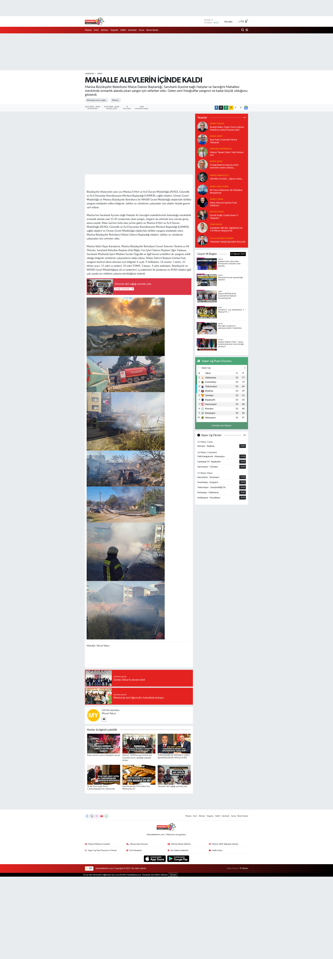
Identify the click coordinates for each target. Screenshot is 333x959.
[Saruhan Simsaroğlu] (202, 152)
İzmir (96, 30)
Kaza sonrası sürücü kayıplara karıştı (103, 755)
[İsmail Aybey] (202, 139)
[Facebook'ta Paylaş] (216, 108)
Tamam (173, 875)
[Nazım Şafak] (202, 164)
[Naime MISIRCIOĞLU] (202, 177)
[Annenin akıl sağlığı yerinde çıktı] (174, 774)
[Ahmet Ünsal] (202, 202)
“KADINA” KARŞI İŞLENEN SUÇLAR (227, 242)
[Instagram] (97, 816)
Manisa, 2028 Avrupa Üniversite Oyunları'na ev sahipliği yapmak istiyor (137, 757)
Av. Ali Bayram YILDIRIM (221, 238)
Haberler (89, 74)
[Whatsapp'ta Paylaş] (226, 108)
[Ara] (243, 30)
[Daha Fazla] (231, 108)
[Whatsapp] (106, 816)
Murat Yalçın (109, 713)
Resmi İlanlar (152, 30)
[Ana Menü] (246, 30)
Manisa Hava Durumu (139, 844)
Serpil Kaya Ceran (219, 187)
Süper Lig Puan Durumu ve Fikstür (102, 850)
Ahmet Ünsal (217, 199)
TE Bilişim (243, 868)
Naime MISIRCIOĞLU (219, 175)
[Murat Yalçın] (93, 715)
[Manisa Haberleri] (94, 21)
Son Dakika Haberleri (179, 850)
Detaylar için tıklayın (221, 425)
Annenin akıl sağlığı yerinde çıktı (172, 786)
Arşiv (99, 74)
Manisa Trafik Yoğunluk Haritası (225, 844)
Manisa (88, 30)
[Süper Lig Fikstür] (244, 435)
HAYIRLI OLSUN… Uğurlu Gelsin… (226, 179)
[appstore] (155, 858)
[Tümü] (244, 118)
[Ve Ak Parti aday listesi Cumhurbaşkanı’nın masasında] (103, 774)
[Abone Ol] (246, 108)
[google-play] (178, 858)
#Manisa (115, 100)
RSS (90, 868)
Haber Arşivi (217, 850)
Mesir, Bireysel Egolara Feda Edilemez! (223, 204)
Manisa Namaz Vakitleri (181, 844)
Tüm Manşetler (135, 850)
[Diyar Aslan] (202, 227)
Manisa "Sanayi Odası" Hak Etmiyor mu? (227, 153)
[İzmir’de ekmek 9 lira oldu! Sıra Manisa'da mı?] (138, 774)
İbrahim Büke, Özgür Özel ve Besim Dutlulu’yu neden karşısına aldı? (227, 128)
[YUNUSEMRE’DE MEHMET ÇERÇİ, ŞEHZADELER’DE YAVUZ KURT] (174, 743)
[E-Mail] (104, 719)
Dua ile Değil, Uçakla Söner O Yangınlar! (224, 216)
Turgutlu (114, 30)
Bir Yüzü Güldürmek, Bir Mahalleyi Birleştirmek (226, 191)
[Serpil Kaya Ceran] (202, 190)
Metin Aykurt (217, 212)
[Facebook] (87, 816)
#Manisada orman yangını (96, 100)
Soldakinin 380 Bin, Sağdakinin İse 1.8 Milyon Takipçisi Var (226, 229)
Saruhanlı (132, 30)
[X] (92, 816)
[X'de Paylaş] (221, 108)
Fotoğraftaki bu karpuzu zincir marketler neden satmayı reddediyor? (224, 166)
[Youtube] (101, 816)
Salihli (123, 30)
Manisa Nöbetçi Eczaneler (99, 844)
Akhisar (104, 30)
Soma (141, 30)
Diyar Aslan (216, 224)
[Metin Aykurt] (202, 215)
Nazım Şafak (216, 161)
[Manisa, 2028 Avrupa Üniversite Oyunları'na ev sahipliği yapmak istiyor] (138, 743)
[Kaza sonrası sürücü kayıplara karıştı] (103, 743)
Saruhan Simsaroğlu (221, 149)
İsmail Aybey (216, 136)
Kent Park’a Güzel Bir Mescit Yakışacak (223, 141)
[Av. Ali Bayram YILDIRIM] (202, 240)
